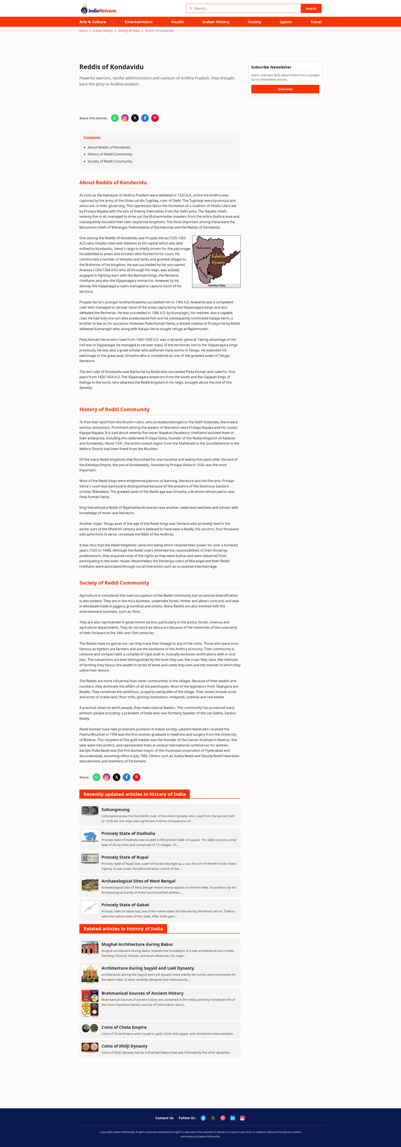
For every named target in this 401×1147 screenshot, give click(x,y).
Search (311, 8)
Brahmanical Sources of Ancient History (142, 993)
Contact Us (164, 1118)
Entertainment (139, 22)
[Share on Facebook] (145, 118)
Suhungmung (116, 809)
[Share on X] (135, 118)
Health (177, 22)
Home (83, 31)
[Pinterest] (223, 1118)
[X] (213, 1118)
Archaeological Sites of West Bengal (138, 881)
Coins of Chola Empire (124, 1027)
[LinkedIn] (232, 1118)
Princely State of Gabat (125, 905)
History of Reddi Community (110, 154)
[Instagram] (242, 1118)
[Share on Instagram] (125, 118)
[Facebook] (203, 1118)
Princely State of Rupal (125, 857)
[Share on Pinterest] (155, 118)
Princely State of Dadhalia (128, 833)
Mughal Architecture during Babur (137, 944)
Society (254, 22)
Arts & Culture (92, 22)
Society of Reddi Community (110, 161)
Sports (286, 22)
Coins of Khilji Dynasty (124, 1046)
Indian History (216, 22)
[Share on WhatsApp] (115, 118)
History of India (129, 31)
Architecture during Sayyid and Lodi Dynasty (148, 968)
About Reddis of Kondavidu (109, 147)
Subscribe (285, 89)
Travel (316, 22)
